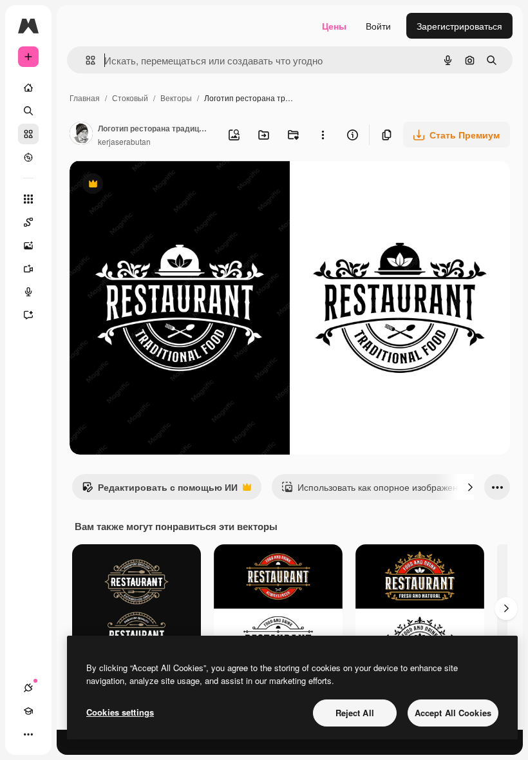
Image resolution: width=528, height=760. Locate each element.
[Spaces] (28, 222)
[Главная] (28, 87)
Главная (85, 97)
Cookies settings (120, 712)
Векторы (176, 97)
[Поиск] (28, 110)
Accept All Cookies (453, 713)
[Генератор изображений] (28, 245)
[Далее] (470, 487)
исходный (156, 185)
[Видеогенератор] (28, 268)
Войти (378, 25)
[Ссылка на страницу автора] (81, 134)
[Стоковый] (28, 134)
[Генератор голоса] (28, 291)
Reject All (354, 713)
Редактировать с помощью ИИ (160, 490)
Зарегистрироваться (459, 25)
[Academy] (28, 711)
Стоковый (130, 97)
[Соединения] (28, 688)
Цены (334, 25)
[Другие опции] (322, 134)
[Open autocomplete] (85, 60)
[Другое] (28, 734)
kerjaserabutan (124, 141)
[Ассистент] (28, 315)
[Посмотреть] (28, 157)
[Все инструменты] (28, 199)
